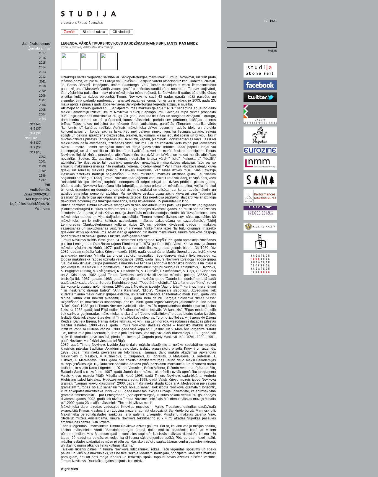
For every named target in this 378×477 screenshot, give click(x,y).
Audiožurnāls (40, 190)
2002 (42, 156)
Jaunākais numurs (36, 44)
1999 (42, 170)
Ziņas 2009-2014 (37, 194)
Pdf (47, 185)
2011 (42, 81)
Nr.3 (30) (36, 142)
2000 (42, 166)
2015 (42, 62)
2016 (42, 58)
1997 (42, 180)
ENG (273, 20)
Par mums (42, 208)
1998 (42, 175)
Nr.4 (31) (36, 133)
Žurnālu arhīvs (39, 48)
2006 (42, 105)
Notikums (31, 138)
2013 (42, 72)
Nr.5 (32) (36, 128)
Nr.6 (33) (36, 123)
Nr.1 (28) (36, 152)
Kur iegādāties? (38, 199)
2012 (42, 76)
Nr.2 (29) (36, 147)
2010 (42, 86)
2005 (42, 109)
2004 (42, 114)
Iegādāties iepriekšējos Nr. (30, 204)
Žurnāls (69, 32)
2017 (42, 53)
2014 (42, 67)
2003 (42, 119)
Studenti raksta (94, 32)
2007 (42, 100)
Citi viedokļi (121, 32)
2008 (42, 95)
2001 (42, 161)
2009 (42, 90)
